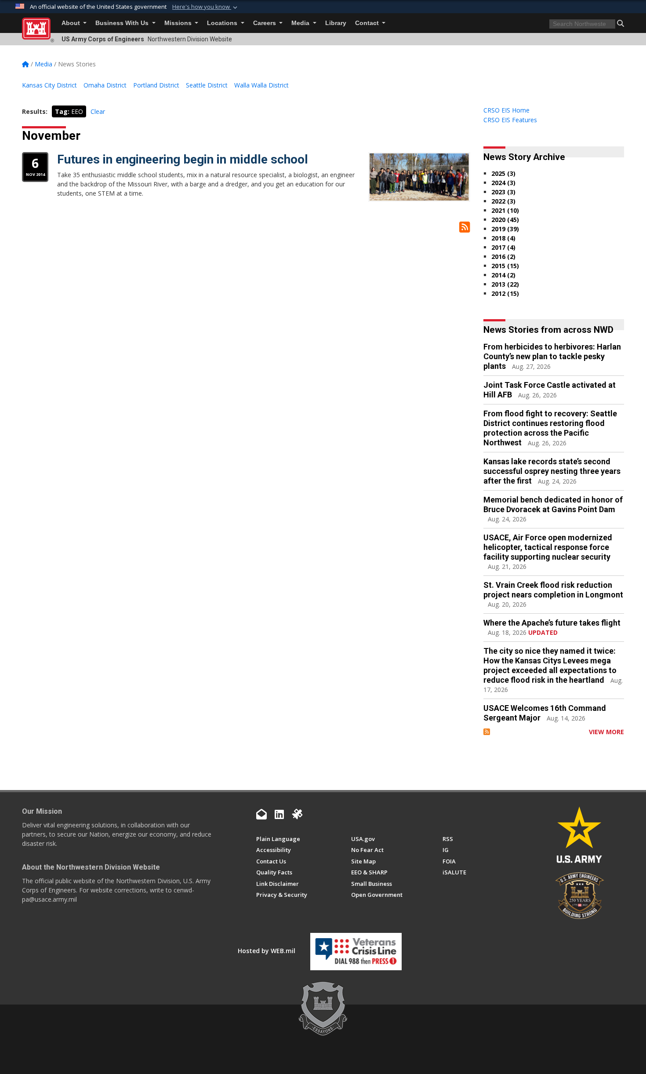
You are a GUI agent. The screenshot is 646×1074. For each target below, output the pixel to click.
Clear (98, 111)
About (72, 23)
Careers (265, 23)
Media (301, 23)
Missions (178, 23)
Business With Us (122, 23)
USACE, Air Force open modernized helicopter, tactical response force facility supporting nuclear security (547, 547)
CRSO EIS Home (506, 110)
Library (335, 23)
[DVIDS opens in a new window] (297, 814)
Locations (223, 23)
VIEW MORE (606, 732)
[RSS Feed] (486, 732)
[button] (205, 7)
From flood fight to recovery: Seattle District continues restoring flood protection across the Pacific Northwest (550, 428)
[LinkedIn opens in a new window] (279, 814)
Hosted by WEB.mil (266, 951)
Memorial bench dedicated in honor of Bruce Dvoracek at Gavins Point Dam (553, 504)
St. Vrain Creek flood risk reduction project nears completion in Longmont (553, 589)
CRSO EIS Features (510, 120)
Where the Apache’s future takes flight (552, 622)
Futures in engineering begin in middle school (182, 159)
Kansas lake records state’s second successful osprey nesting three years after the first (552, 471)
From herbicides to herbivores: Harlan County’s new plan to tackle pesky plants (552, 356)
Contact (368, 23)
